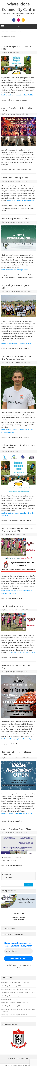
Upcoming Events (8, 928)
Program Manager (9, 52)
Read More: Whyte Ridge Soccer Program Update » (17, 343)
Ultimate (24, 100)
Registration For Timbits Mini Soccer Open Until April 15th (18, 529)
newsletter (18, 100)
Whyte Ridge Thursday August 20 (11, 986)
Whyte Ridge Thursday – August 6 (11, 1002)
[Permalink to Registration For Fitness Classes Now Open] (18, 789)
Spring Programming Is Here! (15, 177)
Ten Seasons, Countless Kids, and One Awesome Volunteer (16, 357)
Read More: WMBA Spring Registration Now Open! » (17, 739)
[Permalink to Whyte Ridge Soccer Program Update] (18, 317)
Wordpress (28, 1065)
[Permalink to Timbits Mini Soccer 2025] (18, 631)
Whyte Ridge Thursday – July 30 (10, 1006)
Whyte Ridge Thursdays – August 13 (11, 996)
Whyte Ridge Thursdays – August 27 (11, 982)
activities (10, 205)
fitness (8, 208)
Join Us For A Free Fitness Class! (16, 829)
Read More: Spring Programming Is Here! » (20, 200)
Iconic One (8, 1065)
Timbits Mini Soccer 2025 (12, 606)
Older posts (7, 877)
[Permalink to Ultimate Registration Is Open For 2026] (18, 73)
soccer (32, 208)
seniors (27, 208)
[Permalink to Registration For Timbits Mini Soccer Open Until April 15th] (18, 571)
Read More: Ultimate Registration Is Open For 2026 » (18, 95)
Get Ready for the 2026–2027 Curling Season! (14, 992)
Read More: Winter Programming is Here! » (14, 270)
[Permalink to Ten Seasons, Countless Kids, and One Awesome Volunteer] (18, 408)
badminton (21, 205)
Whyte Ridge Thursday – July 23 (10, 1014)
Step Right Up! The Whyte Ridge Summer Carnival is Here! (18, 1009)
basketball (28, 205)
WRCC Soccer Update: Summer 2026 (12, 989)
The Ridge (26, 348)
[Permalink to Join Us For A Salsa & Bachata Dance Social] (18, 145)
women (4, 210)
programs (19, 277)
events (18, 169)
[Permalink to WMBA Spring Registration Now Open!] (18, 717)
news (12, 100)
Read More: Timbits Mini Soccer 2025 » (22, 652)
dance (13, 169)
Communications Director (12, 291)
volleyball (30, 277)
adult (9, 169)
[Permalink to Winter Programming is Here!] (18, 250)
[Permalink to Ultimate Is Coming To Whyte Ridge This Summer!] (18, 491)
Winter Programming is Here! (15, 218)
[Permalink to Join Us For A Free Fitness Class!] (18, 853)
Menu (18, 26)
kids (9, 100)
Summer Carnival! (6, 999)
